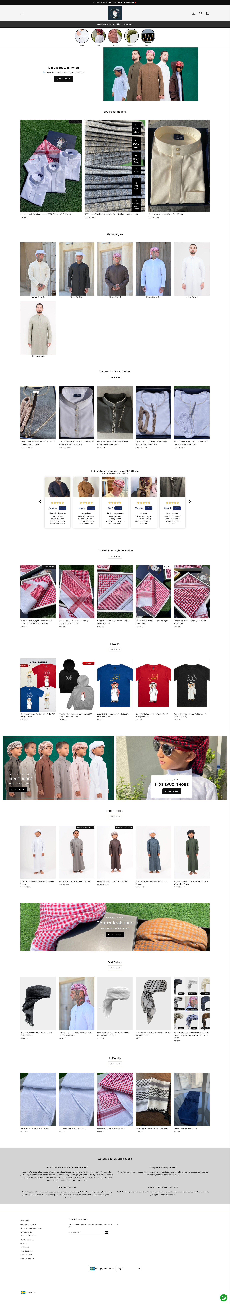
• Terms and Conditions (28, 1236)
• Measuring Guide (26, 1239)
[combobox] (102, 1268)
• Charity (23, 1243)
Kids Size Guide (26, 1255)
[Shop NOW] (58, 768)
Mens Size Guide (26, 1251)
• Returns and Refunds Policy (30, 1228)
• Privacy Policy (26, 1232)
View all (115, 377)
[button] (41, 501)
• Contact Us (24, 1221)
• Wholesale (24, 1247)
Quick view (51, 208)
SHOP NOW (63, 79)
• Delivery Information (28, 1224)
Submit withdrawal (27, 1258)
